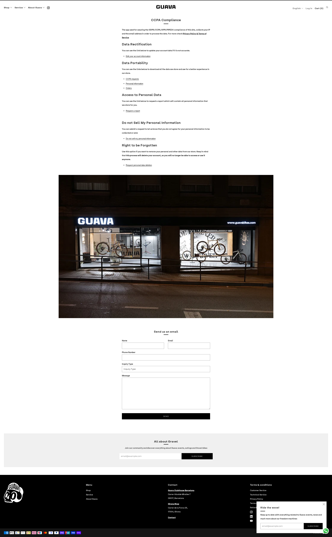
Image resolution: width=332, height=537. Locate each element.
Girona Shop (173, 504)
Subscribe (197, 456)
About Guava (35, 7)
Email (170, 340)
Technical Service (258, 494)
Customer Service (258, 490)
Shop (6, 7)
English (297, 8)
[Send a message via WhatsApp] (325, 530)
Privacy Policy (256, 499)
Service (19, 7)
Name (124, 340)
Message (126, 375)
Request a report (133, 111)
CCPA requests (132, 79)
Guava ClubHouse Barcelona (181, 490)
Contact (172, 517)
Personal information (134, 84)
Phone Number (128, 352)
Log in (309, 8)
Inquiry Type (127, 364)
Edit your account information (138, 56)
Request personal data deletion (139, 165)
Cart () (319, 8)
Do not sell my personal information (141, 139)
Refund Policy (256, 507)
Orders (129, 88)
